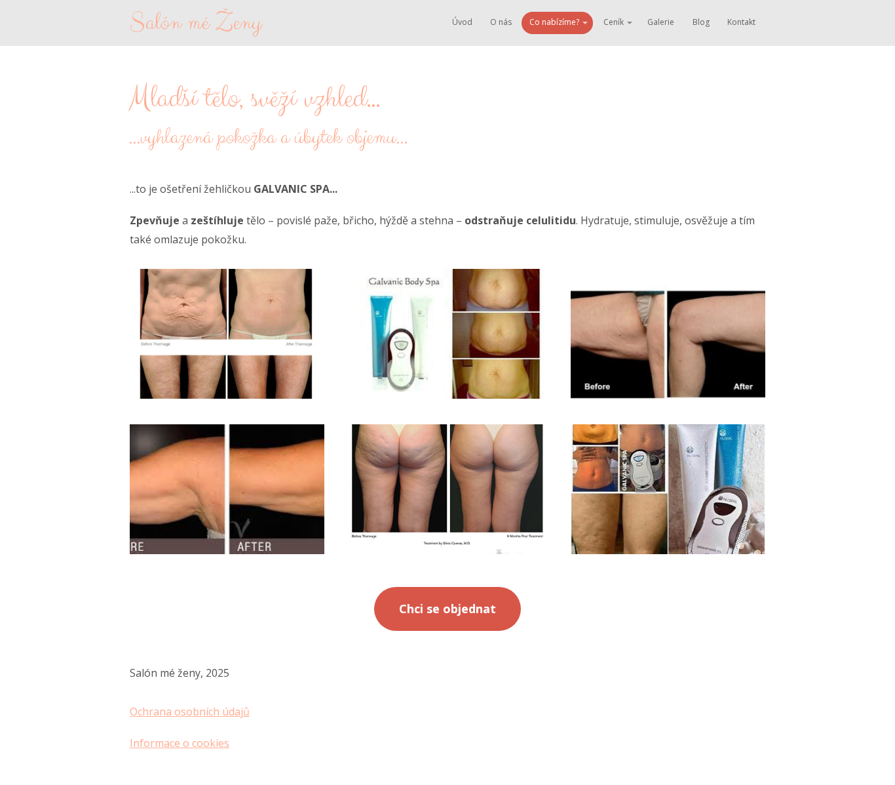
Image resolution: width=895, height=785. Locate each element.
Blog (701, 22)
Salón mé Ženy (195, 23)
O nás (501, 22)
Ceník (613, 22)
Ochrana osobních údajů (190, 711)
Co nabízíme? (554, 22)
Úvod (462, 22)
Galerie (660, 22)
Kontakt (741, 22)
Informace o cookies (179, 743)
